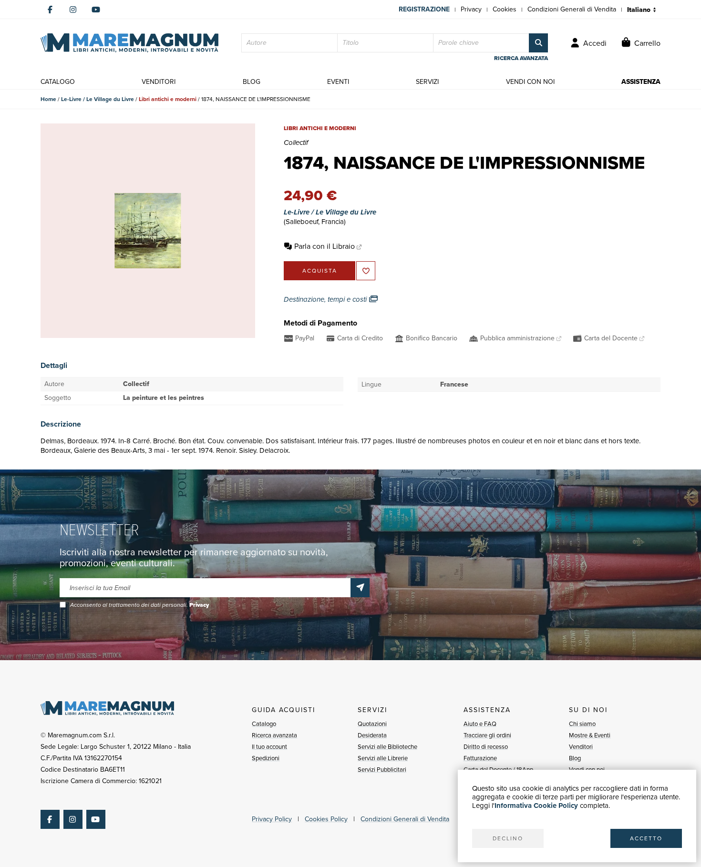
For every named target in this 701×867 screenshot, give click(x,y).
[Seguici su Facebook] (50, 9)
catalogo (58, 82)
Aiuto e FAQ (480, 723)
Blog (575, 758)
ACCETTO (646, 838)
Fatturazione (480, 758)
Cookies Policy (326, 819)
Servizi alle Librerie (383, 758)
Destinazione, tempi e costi (326, 299)
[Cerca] (538, 42)
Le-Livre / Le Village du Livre (97, 99)
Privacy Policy (272, 819)
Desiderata (372, 735)
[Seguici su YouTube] (95, 9)
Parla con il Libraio (324, 246)
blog (251, 82)
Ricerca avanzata (274, 735)
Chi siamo (582, 723)
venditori (158, 82)
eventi (338, 82)
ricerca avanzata (521, 58)
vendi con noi (530, 82)
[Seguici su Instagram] (72, 9)
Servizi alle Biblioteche (387, 746)
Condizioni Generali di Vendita (571, 9)
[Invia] (360, 587)
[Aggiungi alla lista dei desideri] (365, 270)
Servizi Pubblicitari (382, 769)
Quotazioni (372, 723)
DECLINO (508, 838)
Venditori (581, 746)
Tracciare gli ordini (487, 735)
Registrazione (424, 9)
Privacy (471, 9)
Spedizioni (265, 758)
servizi (427, 82)
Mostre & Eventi (589, 735)
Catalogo (264, 723)
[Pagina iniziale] (129, 42)
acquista (319, 270)
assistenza (640, 82)
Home (48, 99)
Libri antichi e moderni (167, 99)
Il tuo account (269, 746)
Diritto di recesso (486, 746)
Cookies (504, 9)
